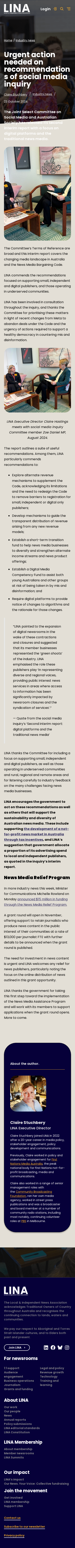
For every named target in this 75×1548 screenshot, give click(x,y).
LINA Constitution (17, 1432)
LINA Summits (14, 1457)
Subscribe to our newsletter (24, 1527)
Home (8, 40)
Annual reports (15, 1420)
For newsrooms (21, 1358)
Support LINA (13, 1506)
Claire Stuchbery (15, 95)
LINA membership (16, 1502)
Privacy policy (14, 1535)
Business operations (19, 1381)
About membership (18, 1449)
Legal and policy (52, 1368)
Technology (48, 1377)
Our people (12, 1411)
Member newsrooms (19, 1453)
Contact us (12, 1518)
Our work (10, 1407)
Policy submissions (18, 1424)
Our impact (17, 1472)
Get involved (13, 1498)
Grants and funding (18, 1389)
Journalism (12, 1385)
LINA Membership (23, 1442)
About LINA (16, 1400)
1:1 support (11, 1368)
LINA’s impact (14, 1479)
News (8, 1416)
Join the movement (25, 1491)
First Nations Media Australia (33, 1162)
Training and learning (49, 1383)
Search (60, 9)
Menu (67, 9)
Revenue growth (52, 1372)
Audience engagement (13, 1374)
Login (46, 8)
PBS (23, 1221)
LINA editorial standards (22, 1428)
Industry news (25, 40)
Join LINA (14, 1348)
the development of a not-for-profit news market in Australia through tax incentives (36, 834)
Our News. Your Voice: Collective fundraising (36, 1484)
